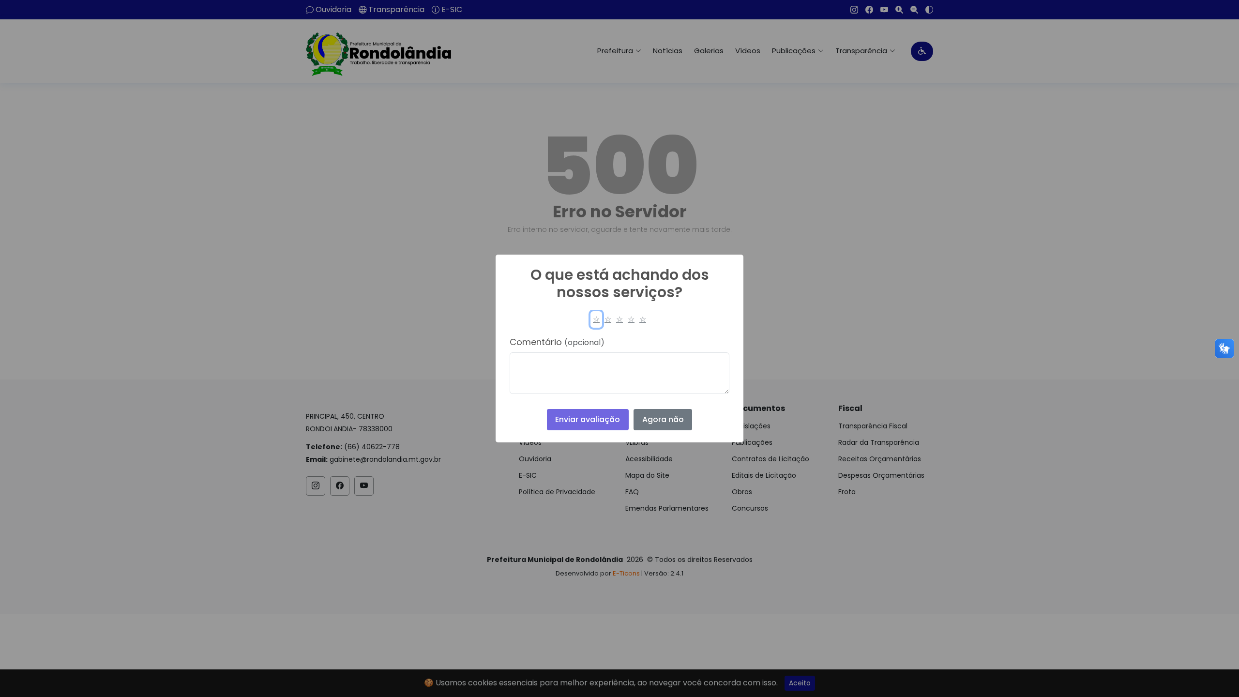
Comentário (557, 342)
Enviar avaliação (587, 419)
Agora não (663, 419)
